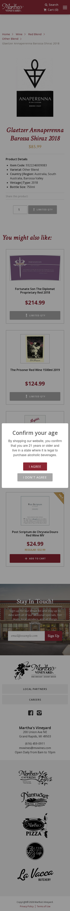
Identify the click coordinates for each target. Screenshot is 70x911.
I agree (35, 466)
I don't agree (35, 477)
